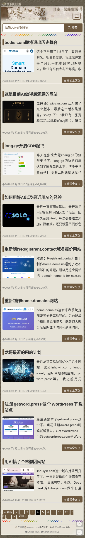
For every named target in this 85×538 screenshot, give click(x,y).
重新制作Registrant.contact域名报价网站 (43, 249)
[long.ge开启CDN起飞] (18, 174)
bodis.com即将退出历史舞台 (31, 42)
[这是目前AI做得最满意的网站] (18, 122)
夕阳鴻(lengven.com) (29, 527)
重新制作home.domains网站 (31, 301)
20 (66, 512)
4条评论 (30, 236)
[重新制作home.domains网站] (18, 329)
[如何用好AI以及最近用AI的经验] (18, 225)
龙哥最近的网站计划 (23, 352)
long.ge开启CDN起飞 (24, 146)
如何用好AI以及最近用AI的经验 (33, 197)
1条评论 (30, 81)
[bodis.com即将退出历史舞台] (18, 70)
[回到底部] (79, 532)
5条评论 (30, 184)
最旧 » (22, 516)
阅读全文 (72, 80)
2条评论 (30, 391)
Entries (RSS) (33, 532)
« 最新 (8, 512)
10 (59, 512)
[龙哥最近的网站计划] (18, 380)
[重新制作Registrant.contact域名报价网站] (18, 277)
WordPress (60, 527)
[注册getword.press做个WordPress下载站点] (18, 438)
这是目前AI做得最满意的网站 (31, 94)
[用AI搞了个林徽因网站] (18, 490)
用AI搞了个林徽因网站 (25, 461)
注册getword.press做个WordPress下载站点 (44, 407)
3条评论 (28, 500)
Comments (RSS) (51, 532)
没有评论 (31, 132)
